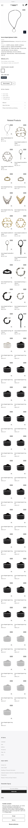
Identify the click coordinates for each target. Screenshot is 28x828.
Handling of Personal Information (8, 770)
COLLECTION (23, 48)
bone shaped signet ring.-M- (7, 355)
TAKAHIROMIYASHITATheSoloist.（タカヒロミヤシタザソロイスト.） (13, 42)
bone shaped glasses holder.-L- (7, 138)
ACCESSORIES (4, 48)
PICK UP (3, 55)
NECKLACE (3, 53)
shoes (2, 754)
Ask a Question (5, 89)
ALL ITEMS (11, 48)
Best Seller (16, 48)
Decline (13, 820)
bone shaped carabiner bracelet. (21, 142)
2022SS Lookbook (10, 45)
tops (2, 744)
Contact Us (3, 765)
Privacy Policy (8, 812)
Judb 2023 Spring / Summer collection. (9, 50)
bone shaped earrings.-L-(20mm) (20, 282)
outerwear (3, 741)
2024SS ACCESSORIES (16, 46)
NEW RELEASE (10, 53)
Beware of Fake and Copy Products (9, 777)
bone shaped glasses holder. (9, 37)
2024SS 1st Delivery (5, 46)
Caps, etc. (3, 752)
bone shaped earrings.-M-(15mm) (21, 306)
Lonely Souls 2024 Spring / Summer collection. (11, 51)
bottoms (3, 747)
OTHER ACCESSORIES (20, 53)
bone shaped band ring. (6, 187)
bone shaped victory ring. (7, 210)
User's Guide (4, 767)
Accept (13, 816)
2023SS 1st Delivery (19, 45)
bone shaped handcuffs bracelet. (21, 163)
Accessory (3, 749)
